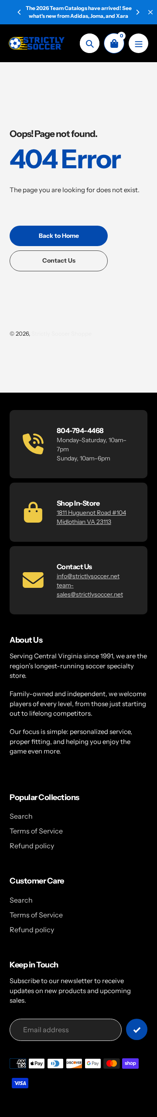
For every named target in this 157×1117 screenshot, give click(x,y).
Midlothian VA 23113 (84, 522)
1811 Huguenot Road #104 (91, 513)
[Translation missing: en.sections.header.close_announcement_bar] (150, 12)
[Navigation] (138, 43)
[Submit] (136, 1029)
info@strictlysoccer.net (88, 576)
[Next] (137, 12)
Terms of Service (36, 831)
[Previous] (19, 12)
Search (21, 816)
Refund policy (32, 845)
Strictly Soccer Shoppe (61, 333)
